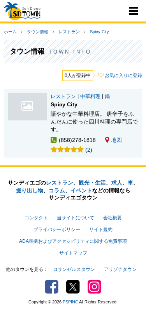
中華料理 (90, 96)
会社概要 (112, 218)
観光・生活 (92, 182)
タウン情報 (37, 31)
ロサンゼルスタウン (74, 269)
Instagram (94, 287)
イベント (81, 190)
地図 (116, 140)
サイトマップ (73, 253)
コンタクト (36, 218)
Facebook (51, 287)
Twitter (73, 287)
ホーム (10, 31)
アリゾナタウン (120, 269)
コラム (57, 190)
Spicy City (99, 31)
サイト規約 (101, 229)
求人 (116, 182)
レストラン (69, 31)
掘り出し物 (29, 190)
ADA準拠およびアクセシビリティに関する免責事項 (73, 241)
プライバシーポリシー (56, 229)
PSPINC (70, 301)
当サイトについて (75, 218)
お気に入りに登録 (123, 75)
